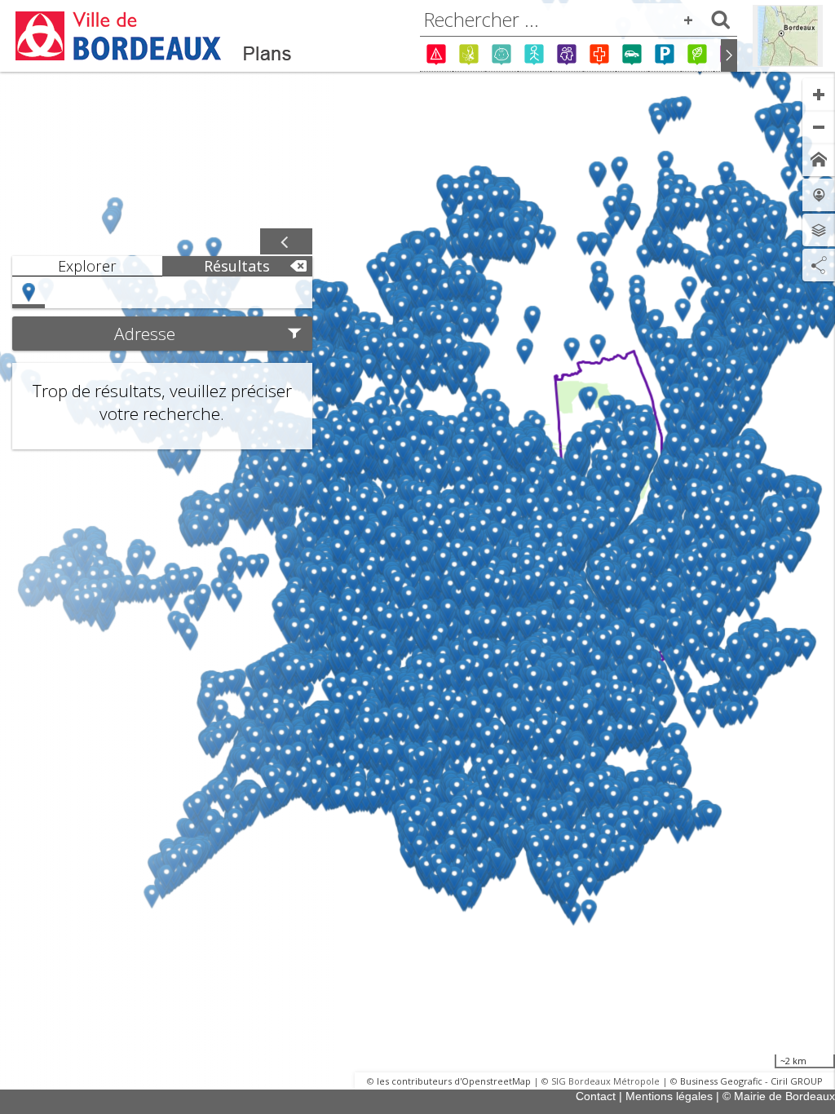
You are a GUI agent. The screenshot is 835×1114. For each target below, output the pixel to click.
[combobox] (578, 19)
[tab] (87, 266)
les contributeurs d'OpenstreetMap (454, 1081)
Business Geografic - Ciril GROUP (751, 1081)
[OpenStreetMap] (788, 36)
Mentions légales (669, 1096)
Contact (596, 1096)
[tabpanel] (162, 362)
